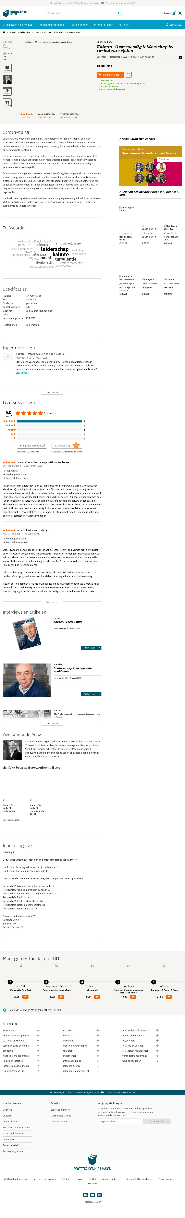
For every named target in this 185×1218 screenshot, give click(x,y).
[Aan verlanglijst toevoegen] (129, 75)
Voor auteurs (10, 1139)
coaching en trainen (13, 1040)
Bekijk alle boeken (12, 820)
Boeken (13, 32)
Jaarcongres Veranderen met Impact (149, 153)
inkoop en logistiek (13, 1061)
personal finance (72, 1066)
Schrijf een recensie (30, 445)
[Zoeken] (119, 13)
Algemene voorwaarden (45, 1179)
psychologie (128, 1040)
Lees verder (21, 373)
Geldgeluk (147, 287)
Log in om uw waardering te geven (66, 452)
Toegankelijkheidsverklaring (139, 1179)
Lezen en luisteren (13, 1133)
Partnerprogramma (13, 1151)
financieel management (16, 1055)
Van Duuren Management (39, 310)
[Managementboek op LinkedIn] (85, 1195)
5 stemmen (25, 117)
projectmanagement (133, 1035)
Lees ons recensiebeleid (28, 452)
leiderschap (69, 1035)
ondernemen (70, 1055)
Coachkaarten (149, 237)
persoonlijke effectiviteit (135, 1030)
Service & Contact (167, 1179)
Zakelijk (55, 1103)
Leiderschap (25, 32)
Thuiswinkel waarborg (17, 1179)
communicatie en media (16, 1045)
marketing (68, 1040)
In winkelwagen (111, 74)
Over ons (7, 1109)
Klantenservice (12, 1103)
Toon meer (50, 392)
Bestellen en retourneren (16, 1127)
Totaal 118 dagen (45, 117)
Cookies (92, 1179)
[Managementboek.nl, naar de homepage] (16, 16)
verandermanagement (134, 1055)
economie (8, 1050)
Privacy (79, 1179)
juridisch (67, 1030)
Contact (7, 1115)
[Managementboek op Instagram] (99, 1195)
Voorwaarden (10, 1121)
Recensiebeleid (11, 1145)
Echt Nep (168, 287)
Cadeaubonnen (59, 1121)
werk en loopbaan (131, 1061)
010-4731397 (176, 25)
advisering (8, 1030)
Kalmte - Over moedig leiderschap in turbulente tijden (58, 32)
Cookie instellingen (111, 1179)
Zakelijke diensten (60, 1109)
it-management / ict (14, 1071)
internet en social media (16, 1066)
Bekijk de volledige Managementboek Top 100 (35, 1010)
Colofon (65, 1179)
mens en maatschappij (75, 1045)
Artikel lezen (90, 647)
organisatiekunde (72, 1061)
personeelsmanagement (76, 1071)
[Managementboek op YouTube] (92, 1195)
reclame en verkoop (132, 1045)
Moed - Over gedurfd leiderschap (9, 808)
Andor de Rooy (104, 42)
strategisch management (135, 1050)
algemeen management (16, 1035)
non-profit (68, 1050)
